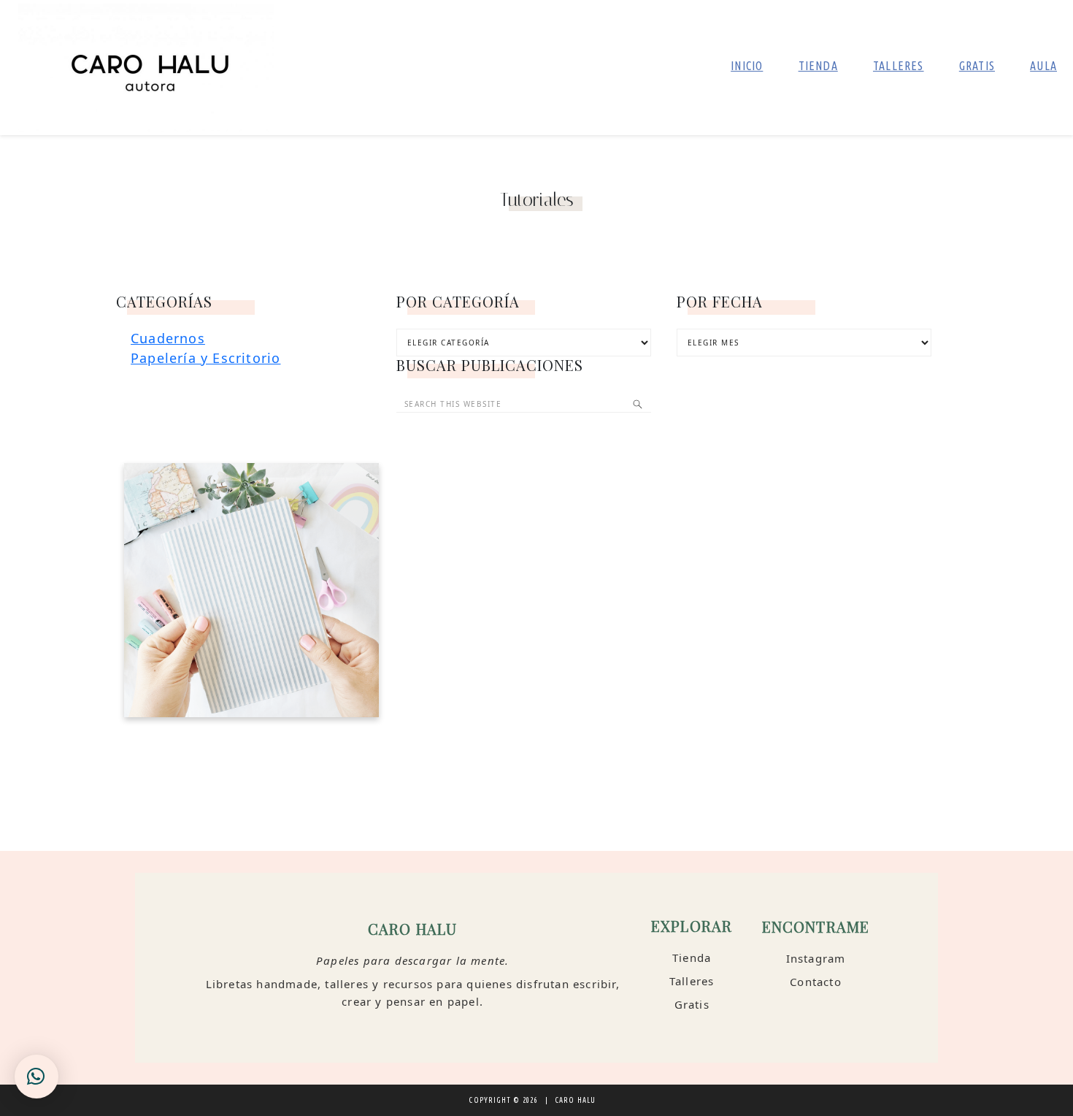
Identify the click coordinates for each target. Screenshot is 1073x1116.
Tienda (691, 957)
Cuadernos (168, 338)
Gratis (691, 1004)
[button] (36, 1076)
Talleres (692, 981)
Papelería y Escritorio (205, 358)
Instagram (816, 958)
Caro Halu (146, 67)
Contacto (816, 981)
